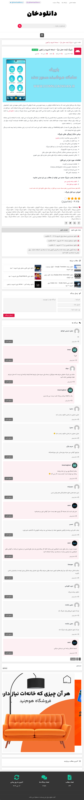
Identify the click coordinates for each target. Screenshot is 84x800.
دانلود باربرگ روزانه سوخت (35, 210)
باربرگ (70, 207)
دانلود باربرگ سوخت (20, 210)
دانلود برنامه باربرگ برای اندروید (51, 212)
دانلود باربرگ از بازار (20, 207)
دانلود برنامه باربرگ (67, 212)
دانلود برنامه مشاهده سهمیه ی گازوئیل (65, 214)
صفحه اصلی (72, 3)
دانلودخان (11, 111)
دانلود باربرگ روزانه (65, 210)
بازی (75, 42)
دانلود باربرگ (30, 207)
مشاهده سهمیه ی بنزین (40, 216)
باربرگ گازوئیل (39, 207)
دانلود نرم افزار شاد (72, 184)
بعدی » (73, 659)
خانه (79, 42)
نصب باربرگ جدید (26, 216)
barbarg (75, 207)
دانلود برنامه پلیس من (70, 181)
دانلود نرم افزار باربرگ (46, 214)
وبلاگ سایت (56, 3)
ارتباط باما (64, 3)
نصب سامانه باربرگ (14, 216)
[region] (42, 712)
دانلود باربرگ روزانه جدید (51, 210)
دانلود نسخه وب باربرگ (67, 216)
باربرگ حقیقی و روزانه (51, 207)
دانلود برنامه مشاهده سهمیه (33, 212)
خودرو (57, 138)
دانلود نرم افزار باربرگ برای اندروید (29, 214)
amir (51, 54)
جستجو (79, 666)
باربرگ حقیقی (63, 207)
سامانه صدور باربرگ (53, 216)
